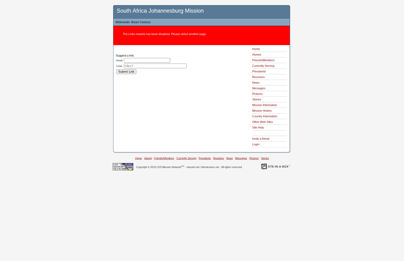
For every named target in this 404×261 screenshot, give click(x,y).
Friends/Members (263, 60)
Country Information (264, 116)
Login (256, 144)
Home (256, 49)
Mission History (262, 110)
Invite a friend (260, 138)
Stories (256, 99)
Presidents (259, 71)
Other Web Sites (262, 122)
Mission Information (264, 105)
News (256, 82)
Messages (258, 88)
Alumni (256, 54)
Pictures (257, 94)
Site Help (258, 127)
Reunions (258, 77)
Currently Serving (263, 66)
